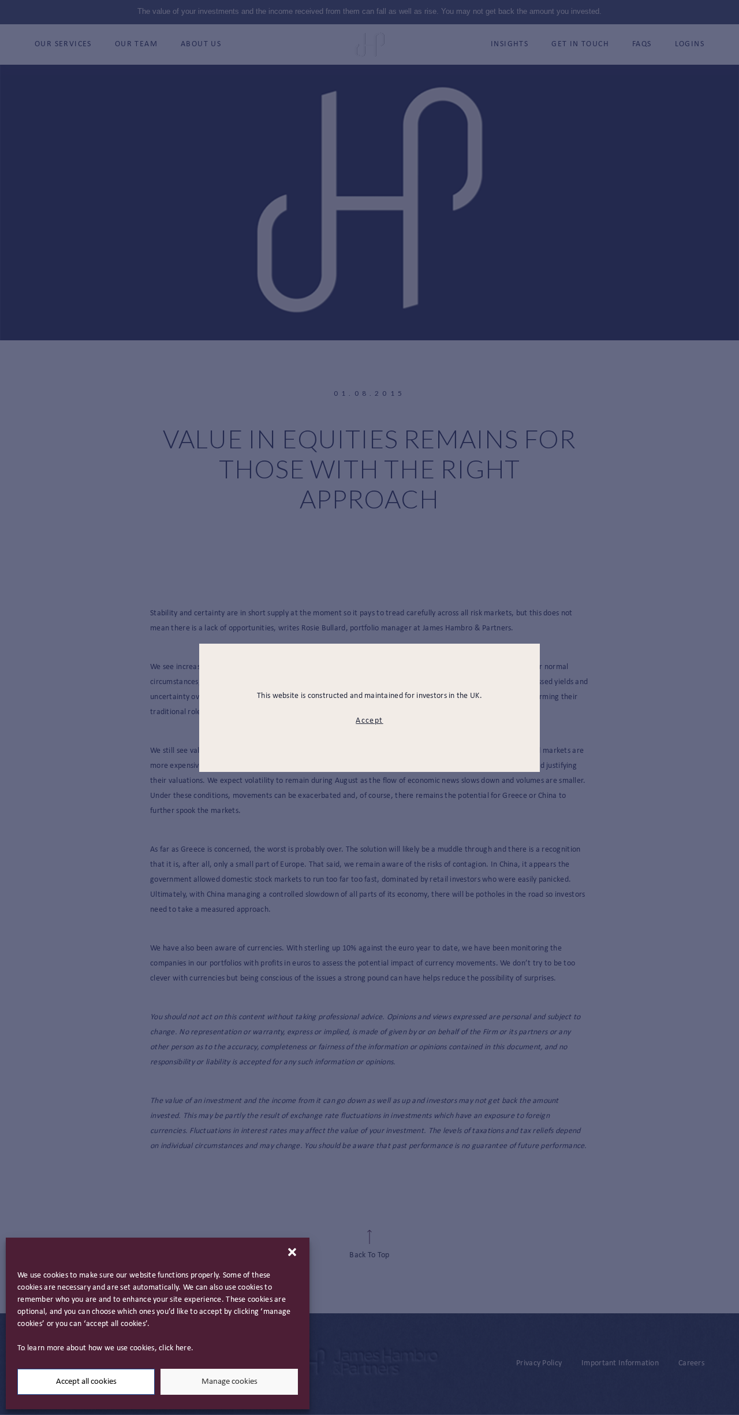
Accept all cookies (86, 1381)
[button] (292, 1252)
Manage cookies (229, 1381)
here (183, 1348)
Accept (369, 720)
